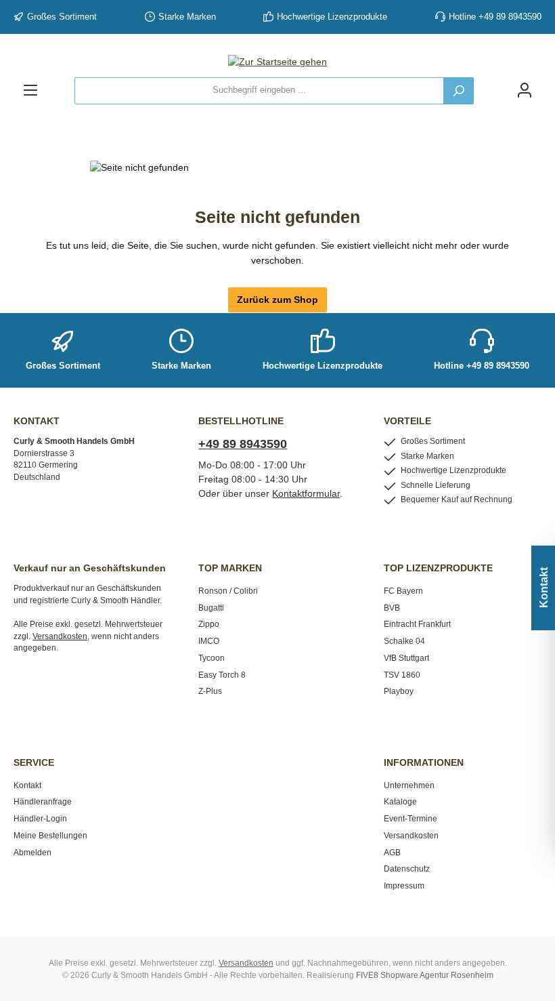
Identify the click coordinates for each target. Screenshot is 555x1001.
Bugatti (211, 607)
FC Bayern (403, 590)
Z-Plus (210, 691)
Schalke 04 (404, 640)
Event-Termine (410, 818)
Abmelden (32, 852)
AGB (392, 852)
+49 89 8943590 (242, 444)
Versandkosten (411, 835)
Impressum (404, 885)
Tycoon (211, 657)
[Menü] (30, 90)
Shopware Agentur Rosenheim (436, 975)
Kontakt (27, 785)
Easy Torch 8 (222, 674)
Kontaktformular (306, 493)
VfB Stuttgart (406, 657)
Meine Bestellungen (50, 835)
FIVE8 (367, 975)
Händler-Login (40, 818)
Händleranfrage (43, 801)
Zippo (208, 623)
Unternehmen (409, 785)
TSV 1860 (402, 674)
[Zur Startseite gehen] (277, 62)
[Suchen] (458, 90)
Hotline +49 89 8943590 (495, 17)
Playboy (399, 691)
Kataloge (400, 801)
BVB (392, 607)
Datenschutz (407, 868)
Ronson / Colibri (228, 590)
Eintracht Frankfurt (417, 623)
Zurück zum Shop (277, 299)
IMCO (208, 640)
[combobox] (259, 90)
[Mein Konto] (524, 90)
